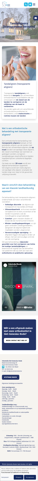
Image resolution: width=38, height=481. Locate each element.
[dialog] (19, 474)
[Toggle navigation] (34, 4)
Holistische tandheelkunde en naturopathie (15, 412)
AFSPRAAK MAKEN (10, 377)
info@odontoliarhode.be (14, 371)
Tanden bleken (6, 422)
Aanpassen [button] (5, 477)
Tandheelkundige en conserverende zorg (15, 406)
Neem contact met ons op (16, 340)
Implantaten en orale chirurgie (11, 416)
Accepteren (30, 477)
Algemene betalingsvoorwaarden (12, 383)
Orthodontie (5, 414)
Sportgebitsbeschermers (10, 424)
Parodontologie (6, 418)
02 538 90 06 (9, 369)
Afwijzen (18, 477)
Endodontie (5, 420)
